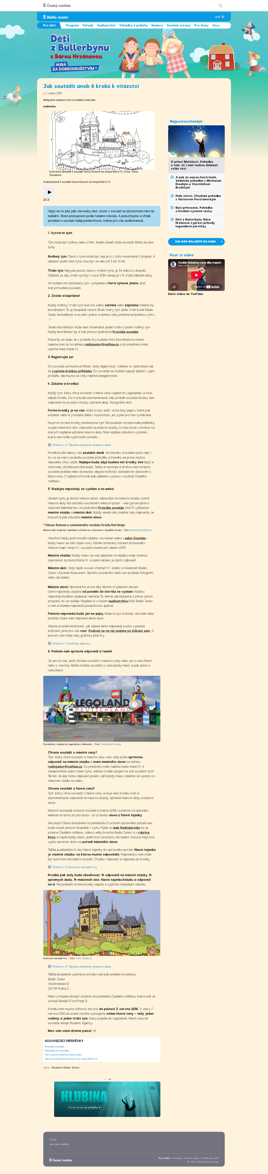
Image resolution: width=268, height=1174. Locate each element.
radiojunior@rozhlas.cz (102, 344)
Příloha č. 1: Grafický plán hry (72, 643)
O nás (53, 1139)
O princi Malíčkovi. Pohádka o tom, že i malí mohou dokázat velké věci (194, 165)
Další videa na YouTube (185, 294)
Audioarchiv (106, 25)
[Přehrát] (49, 192)
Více (216, 25)
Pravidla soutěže (125, 332)
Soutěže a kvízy (179, 25)
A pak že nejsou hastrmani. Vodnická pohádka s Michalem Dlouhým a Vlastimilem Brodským (198, 182)
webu (99, 613)
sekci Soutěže (135, 538)
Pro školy (201, 25)
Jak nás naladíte (59, 1144)
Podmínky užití (210, 1158)
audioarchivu (118, 601)
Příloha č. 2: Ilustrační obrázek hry (75, 867)
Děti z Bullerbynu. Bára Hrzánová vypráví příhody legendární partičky (195, 223)
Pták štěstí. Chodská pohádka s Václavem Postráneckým (198, 197)
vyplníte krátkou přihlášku (72, 371)
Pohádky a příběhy (134, 25)
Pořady (88, 25)
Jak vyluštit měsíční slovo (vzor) (63, 1054)
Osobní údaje (192, 1158)
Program (72, 25)
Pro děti (49, 25)
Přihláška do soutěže (57, 1050)
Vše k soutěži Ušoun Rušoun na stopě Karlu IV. (71, 1059)
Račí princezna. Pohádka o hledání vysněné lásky (194, 209)
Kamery (157, 25)
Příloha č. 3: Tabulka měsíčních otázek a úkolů (82, 445)
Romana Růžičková (140, 530)
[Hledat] (220, 5)
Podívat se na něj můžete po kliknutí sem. (120, 631)
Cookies (176, 1158)
